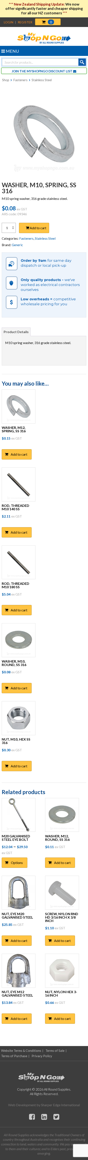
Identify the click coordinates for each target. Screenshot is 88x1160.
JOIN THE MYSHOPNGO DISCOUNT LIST (42, 71)
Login (8, 22)
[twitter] (56, 1116)
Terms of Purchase (14, 1056)
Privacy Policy (42, 1056)
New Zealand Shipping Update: (39, 4)
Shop (5, 80)
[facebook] (32, 1116)
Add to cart (38, 228)
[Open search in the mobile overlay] (44, 62)
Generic (17, 245)
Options (17, 863)
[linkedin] (44, 1116)
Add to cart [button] (19, 454)
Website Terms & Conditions (21, 1050)
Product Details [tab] (16, 332)
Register (25, 22)
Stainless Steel (42, 80)
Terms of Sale (55, 1050)
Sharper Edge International (60, 1105)
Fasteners (20, 80)
